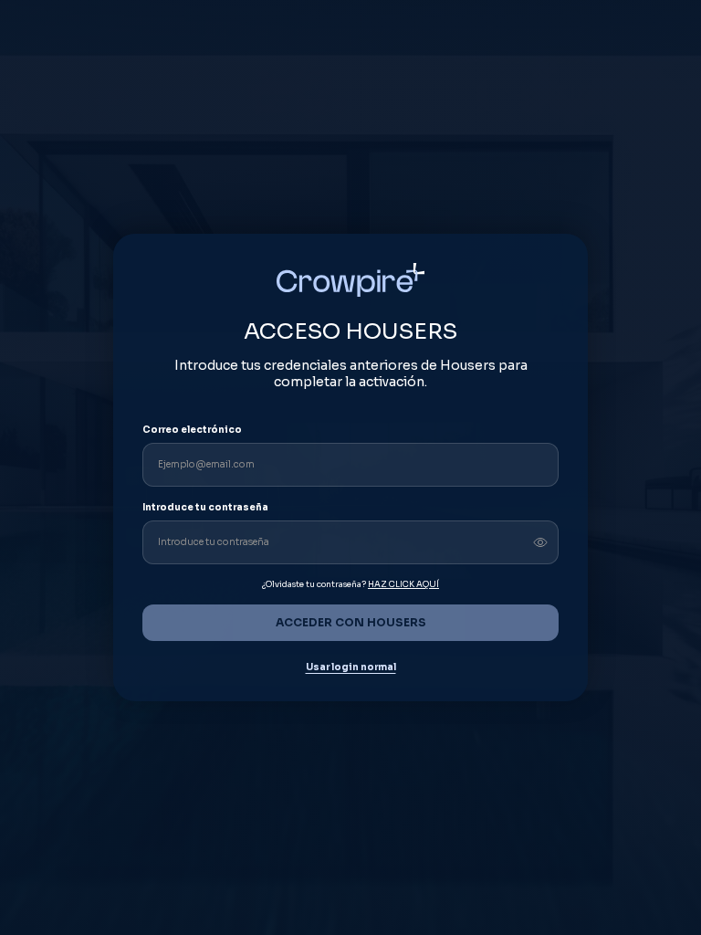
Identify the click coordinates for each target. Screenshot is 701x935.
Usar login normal (351, 667)
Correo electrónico (192, 430)
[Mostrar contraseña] (540, 542)
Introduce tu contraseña (205, 507)
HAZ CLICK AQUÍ (403, 584)
